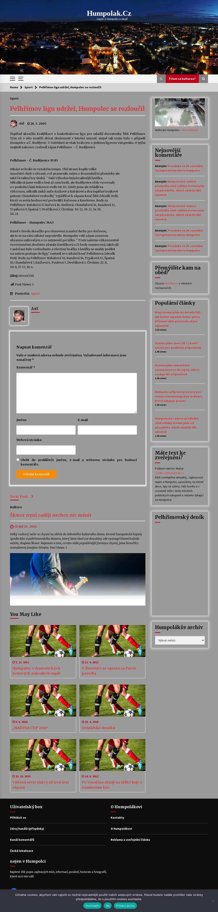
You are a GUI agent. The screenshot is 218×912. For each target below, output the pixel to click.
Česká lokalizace (21, 851)
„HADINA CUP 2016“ (30, 728)
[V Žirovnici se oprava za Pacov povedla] (112, 641)
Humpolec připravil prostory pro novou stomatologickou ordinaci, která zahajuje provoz (178, 396)
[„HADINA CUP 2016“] (43, 700)
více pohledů (190, 130)
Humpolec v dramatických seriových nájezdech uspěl (36, 670)
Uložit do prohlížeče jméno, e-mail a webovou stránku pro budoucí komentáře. (79, 462)
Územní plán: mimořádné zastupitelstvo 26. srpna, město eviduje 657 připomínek (177, 369)
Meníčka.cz (171, 283)
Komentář (25, 367)
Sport (14, 98)
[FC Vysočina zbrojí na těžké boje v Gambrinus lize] (112, 755)
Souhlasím (92, 905)
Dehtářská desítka (98, 728)
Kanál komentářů (22, 840)
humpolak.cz (109, 13)
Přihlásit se (18, 817)
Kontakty (117, 817)
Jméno (21, 420)
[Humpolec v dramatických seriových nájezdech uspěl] (43, 641)
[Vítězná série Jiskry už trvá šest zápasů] (43, 755)
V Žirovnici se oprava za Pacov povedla (109, 670)
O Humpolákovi (121, 829)
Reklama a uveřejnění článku (130, 840)
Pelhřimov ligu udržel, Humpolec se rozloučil (77, 109)
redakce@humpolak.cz (169, 473)
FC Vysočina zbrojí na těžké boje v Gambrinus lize (112, 784)
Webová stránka (29, 440)
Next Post (19, 496)
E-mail (83, 420)
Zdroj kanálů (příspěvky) (27, 829)
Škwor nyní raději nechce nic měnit (51, 515)
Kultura (16, 507)
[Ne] (213, 901)
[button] (161, 78)
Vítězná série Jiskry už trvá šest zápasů (40, 784)
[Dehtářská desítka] (112, 700)
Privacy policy (125, 905)
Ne (108, 905)
